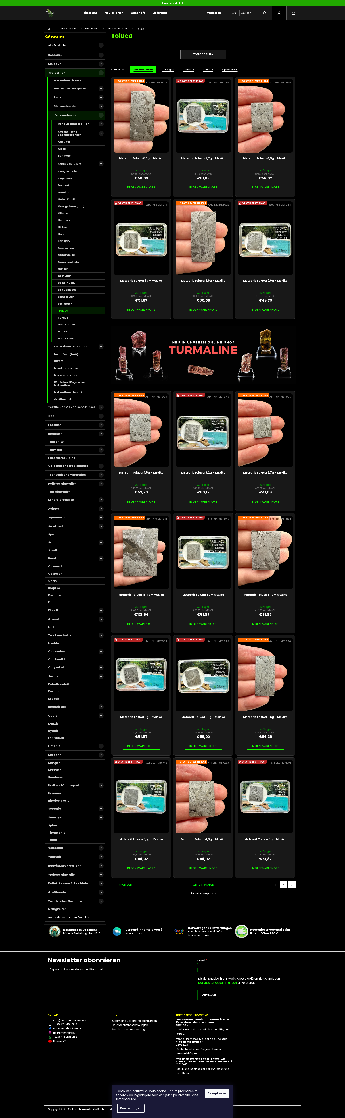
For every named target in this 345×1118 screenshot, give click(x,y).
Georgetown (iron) (71, 206)
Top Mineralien (59, 492)
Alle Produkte (57, 45)
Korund (53, 691)
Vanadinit (55, 848)
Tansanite (56, 442)
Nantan (63, 269)
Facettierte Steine (61, 458)
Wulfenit (54, 857)
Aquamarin (56, 517)
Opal (51, 416)
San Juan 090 (67, 290)
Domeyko (64, 185)
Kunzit (53, 723)
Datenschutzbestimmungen (217, 983)
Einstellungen (130, 1108)
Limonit (54, 746)
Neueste (208, 69)
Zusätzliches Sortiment (65, 901)
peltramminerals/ (64, 1033)
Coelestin (55, 574)
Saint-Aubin (66, 283)
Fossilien (55, 425)
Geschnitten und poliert (70, 88)
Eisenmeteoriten (66, 115)
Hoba (61, 234)
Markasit (55, 770)
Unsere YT (59, 1041)
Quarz (52, 715)
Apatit (53, 534)
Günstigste (168, 69)
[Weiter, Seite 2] (283, 884)
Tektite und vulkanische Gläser (71, 407)
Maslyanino (66, 248)
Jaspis (53, 676)
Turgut (63, 318)
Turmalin (55, 450)
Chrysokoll (56, 667)
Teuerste (188, 69)
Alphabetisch (230, 69)
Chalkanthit (57, 659)
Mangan (54, 763)
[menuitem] (90, 13)
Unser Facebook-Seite (67, 1028)
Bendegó (64, 155)
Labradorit (56, 738)
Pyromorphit (58, 793)
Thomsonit (56, 833)
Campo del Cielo (69, 163)
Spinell (53, 825)
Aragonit (55, 542)
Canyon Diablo (68, 171)
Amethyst (55, 526)
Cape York (65, 178)
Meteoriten (57, 73)
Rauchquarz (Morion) (64, 866)
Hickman (64, 227)
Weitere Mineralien (62, 874)
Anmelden (209, 995)
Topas (53, 840)
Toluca (63, 310)
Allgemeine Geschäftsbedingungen (134, 1021)
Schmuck (55, 55)
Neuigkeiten (57, 909)
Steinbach (65, 304)
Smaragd (55, 817)
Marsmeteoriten (65, 375)
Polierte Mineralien (62, 484)
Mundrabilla (66, 255)
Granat (53, 619)
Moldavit (55, 64)
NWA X (58, 361)
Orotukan (65, 276)
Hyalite (53, 643)
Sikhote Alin (66, 297)
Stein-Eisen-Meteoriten (70, 346)
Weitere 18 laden (203, 885)
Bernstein (55, 434)
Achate (53, 509)
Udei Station (66, 324)
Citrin (52, 581)
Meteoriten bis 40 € (67, 80)
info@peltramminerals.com (70, 1020)
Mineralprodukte (61, 500)
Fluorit (53, 610)
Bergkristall (57, 707)
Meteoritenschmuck (68, 392)
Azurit (52, 550)
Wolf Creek (66, 338)
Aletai (62, 149)
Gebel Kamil (66, 199)
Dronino (63, 192)
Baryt (52, 558)
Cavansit (55, 566)
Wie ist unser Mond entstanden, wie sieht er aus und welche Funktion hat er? (204, 1060)
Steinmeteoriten (66, 106)
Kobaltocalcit (58, 684)
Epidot (53, 602)
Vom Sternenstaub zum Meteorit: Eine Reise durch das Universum (202, 1021)
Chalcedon (56, 651)
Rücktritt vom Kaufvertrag (128, 1029)
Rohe (57, 97)
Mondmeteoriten (66, 368)
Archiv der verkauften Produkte (68, 917)
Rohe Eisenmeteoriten (73, 124)
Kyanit (53, 731)
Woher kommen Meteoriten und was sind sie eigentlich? (201, 1040)
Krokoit (53, 699)
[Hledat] (264, 13)
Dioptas (54, 588)
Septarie (54, 808)
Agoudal (64, 142)
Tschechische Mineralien (67, 475)
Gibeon (63, 213)
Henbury (64, 220)
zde (133, 1099)
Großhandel (62, 399)
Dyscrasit (55, 595)
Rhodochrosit (58, 800)
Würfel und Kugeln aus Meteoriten (69, 383)
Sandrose (55, 777)
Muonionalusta (68, 262)
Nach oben (126, 885)
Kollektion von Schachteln (68, 883)
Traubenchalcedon (62, 635)
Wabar (62, 331)
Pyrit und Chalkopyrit (64, 785)
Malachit (55, 755)
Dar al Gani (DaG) (66, 354)
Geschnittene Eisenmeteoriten (69, 133)
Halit (51, 627)
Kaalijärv (64, 241)
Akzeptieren (217, 1093)
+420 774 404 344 (65, 1024)
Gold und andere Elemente (68, 466)
